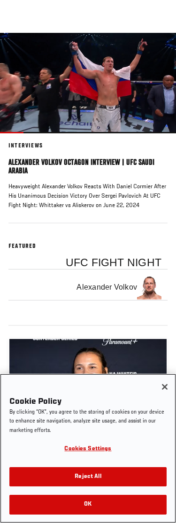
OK (88, 504)
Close (159, 50)
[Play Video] (88, 82)
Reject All (88, 477)
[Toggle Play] (19, 139)
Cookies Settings (87, 449)
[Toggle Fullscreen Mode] (156, 139)
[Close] (164, 387)
